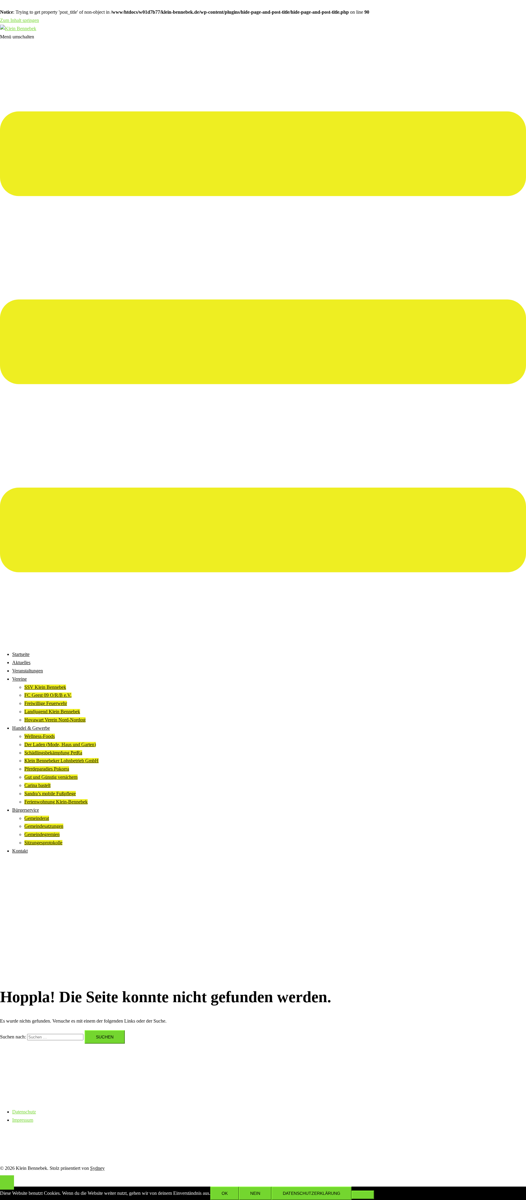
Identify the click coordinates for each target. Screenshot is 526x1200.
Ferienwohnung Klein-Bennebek (56, 801)
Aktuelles (21, 662)
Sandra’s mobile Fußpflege (50, 793)
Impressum (22, 1120)
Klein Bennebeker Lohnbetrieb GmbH (61, 760)
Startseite (21, 654)
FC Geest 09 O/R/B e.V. (48, 695)
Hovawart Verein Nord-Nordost (55, 719)
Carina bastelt (37, 785)
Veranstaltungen (27, 670)
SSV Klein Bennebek (45, 687)
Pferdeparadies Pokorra (46, 768)
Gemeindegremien (42, 834)
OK (225, 1193)
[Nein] (363, 1195)
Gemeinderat (36, 818)
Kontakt (20, 850)
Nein (255, 1193)
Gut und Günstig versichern (51, 777)
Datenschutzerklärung (311, 1193)
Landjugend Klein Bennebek (52, 711)
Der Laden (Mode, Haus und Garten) (60, 744)
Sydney (97, 1168)
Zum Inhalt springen (19, 20)
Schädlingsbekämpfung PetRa (53, 752)
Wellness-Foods (39, 736)
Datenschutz (24, 1111)
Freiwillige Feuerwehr (45, 703)
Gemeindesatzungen (43, 826)
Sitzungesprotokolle (43, 842)
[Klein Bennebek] (18, 28)
